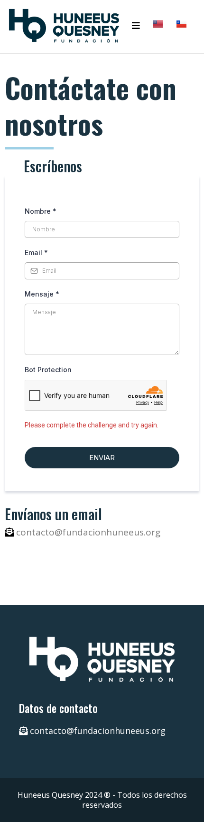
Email (36, 252)
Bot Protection (48, 370)
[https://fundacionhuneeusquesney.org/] (64, 26)
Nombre (40, 211)
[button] (136, 26)
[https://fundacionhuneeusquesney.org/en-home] (158, 23)
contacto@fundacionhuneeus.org (88, 532)
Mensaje (42, 294)
